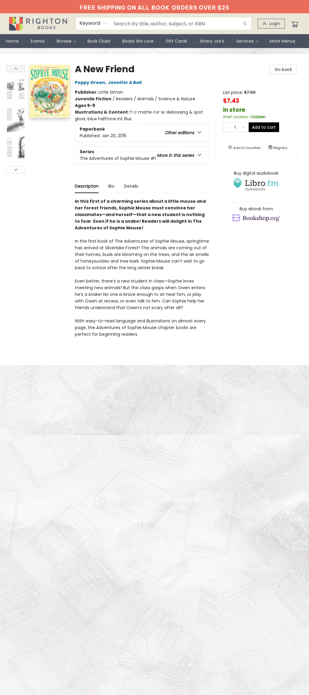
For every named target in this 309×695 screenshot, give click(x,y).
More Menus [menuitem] (282, 41)
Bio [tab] (111, 186)
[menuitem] (12, 41)
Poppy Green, (91, 82)
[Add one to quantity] (243, 127)
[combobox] (93, 23)
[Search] (245, 24)
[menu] (154, 41)
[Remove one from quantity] (227, 127)
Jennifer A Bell (125, 82)
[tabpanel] (142, 275)
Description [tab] (87, 186)
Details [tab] (131, 186)
